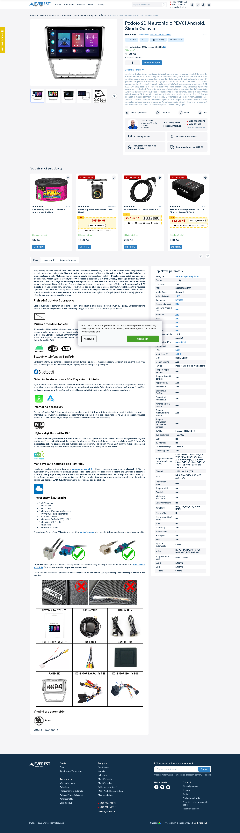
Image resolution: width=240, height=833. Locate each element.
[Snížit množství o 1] (127, 63)
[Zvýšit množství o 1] (138, 63)
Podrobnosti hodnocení (160, 34)
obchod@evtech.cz (178, 7)
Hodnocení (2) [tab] (49, 260)
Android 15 (180, 342)
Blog (62, 767)
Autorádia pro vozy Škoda (187, 276)
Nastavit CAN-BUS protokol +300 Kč (147, 47)
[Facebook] (156, 787)
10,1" (177, 296)
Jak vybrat (102, 775)
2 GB (177, 350)
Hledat (164, 5)
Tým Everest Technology (71, 771)
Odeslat (204, 769)
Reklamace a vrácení (107, 787)
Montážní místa (105, 779)
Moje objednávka (105, 795)
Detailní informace (133, 70)
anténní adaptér (87, 532)
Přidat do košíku (152, 62)
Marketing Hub (200, 823)
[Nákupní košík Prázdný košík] (209, 5)
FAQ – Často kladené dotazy (110, 791)
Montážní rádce (105, 783)
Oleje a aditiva (66, 803)
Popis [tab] (35, 260)
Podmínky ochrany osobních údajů (195, 803)
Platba (185, 794)
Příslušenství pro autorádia (71, 791)
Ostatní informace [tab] (68, 260)
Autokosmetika (66, 799)
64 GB (178, 354)
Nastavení (89, 339)
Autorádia (64, 787)
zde (98, 331)
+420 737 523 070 (179, 2)
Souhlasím (142, 339)
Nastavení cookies (191, 809)
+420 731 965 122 (179, 5)
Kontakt (101, 771)
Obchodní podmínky (191, 798)
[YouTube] (168, 787)
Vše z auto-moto (67, 783)
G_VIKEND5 (97, 225)
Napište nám (103, 767)
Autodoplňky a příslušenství (72, 795)
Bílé (177, 304)
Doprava (186, 790)
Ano (177, 309)
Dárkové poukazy (190, 786)
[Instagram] (162, 787)
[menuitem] (57, 4)
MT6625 (179, 300)
